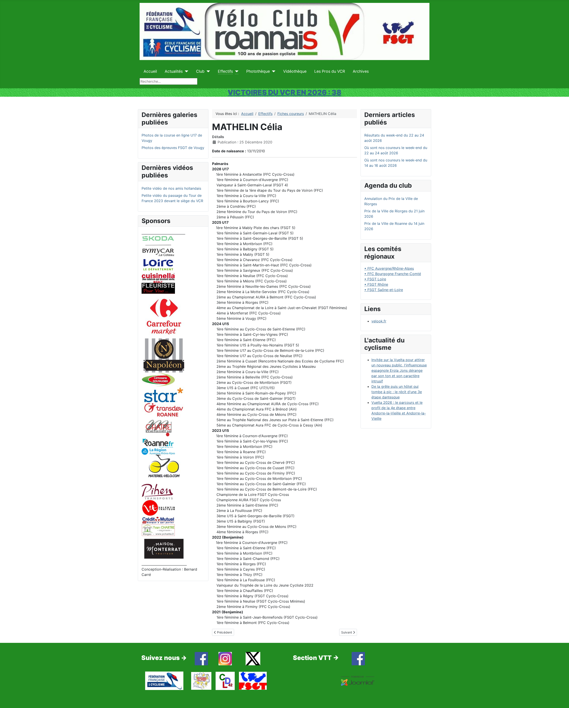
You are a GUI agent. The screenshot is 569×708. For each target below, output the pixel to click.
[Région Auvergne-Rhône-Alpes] (158, 451)
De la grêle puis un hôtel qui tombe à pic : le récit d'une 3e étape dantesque (396, 391)
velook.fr (378, 321)
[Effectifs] (235, 71)
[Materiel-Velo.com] (164, 469)
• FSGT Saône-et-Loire (383, 290)
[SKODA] (158, 246)
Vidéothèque (295, 71)
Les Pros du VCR (329, 71)
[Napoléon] (164, 355)
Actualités (174, 71)
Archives (361, 71)
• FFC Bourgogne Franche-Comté (392, 274)
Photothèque (258, 71)
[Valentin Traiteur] (158, 507)
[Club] (207, 71)
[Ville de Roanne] (158, 443)
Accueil (150, 71)
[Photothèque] (272, 71)
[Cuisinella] (158, 277)
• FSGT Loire (375, 279)
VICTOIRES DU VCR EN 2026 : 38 (284, 92)
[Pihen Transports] (157, 491)
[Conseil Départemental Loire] (158, 264)
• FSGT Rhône (376, 284)
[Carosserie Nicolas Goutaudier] (158, 379)
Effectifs (225, 71)
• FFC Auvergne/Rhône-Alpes (389, 268)
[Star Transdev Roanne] (164, 402)
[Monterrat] (164, 548)
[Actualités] (185, 71)
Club (200, 71)
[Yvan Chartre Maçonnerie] (158, 529)
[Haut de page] (561, 699)
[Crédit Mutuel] (158, 520)
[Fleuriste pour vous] (158, 288)
